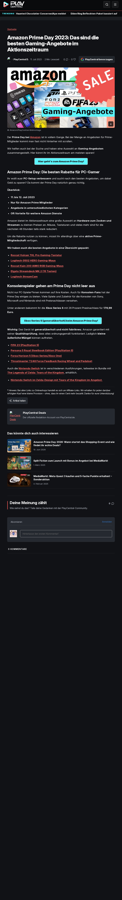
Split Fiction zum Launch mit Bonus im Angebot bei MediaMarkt (70, 460)
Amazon (35, 137)
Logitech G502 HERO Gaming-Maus (33, 260)
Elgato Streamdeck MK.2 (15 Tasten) (34, 271)
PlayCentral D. (21, 59)
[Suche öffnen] (107, 4)
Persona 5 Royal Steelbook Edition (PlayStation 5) (42, 350)
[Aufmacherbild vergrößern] (61, 97)
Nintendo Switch (29, 368)
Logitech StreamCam (24, 276)
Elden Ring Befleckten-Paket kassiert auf (94, 13)
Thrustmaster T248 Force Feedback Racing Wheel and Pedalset (51, 361)
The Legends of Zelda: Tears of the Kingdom (35, 372)
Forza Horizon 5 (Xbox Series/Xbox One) (36, 355)
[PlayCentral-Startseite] (14, 4)
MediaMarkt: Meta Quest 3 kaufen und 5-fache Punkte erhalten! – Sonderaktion (72, 478)
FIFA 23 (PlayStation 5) (25, 345)
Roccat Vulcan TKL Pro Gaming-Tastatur (36, 255)
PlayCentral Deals (34, 412)
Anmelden (107, 521)
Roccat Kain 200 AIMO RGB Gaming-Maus (37, 265)
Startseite (12, 29)
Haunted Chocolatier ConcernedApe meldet (41, 13)
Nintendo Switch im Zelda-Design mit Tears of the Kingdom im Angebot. (57, 380)
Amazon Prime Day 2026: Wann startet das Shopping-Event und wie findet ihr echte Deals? (74, 443)
